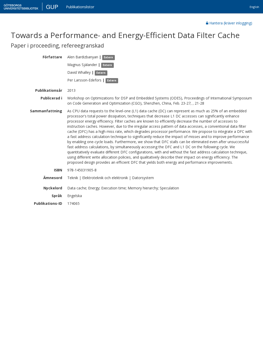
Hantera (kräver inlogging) (230, 23)
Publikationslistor (80, 6)
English (254, 7)
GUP (52, 7)
